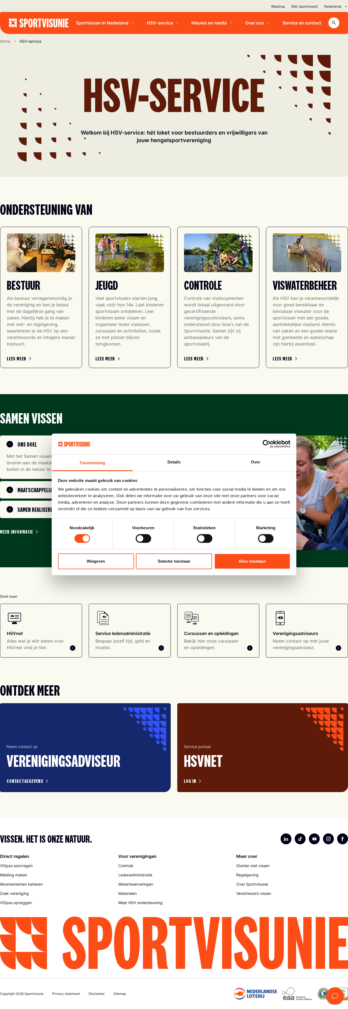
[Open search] (333, 22)
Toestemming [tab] (92, 462)
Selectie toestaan (174, 561)
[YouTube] (314, 838)
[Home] (39, 22)
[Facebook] (342, 838)
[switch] (143, 538)
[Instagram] (328, 838)
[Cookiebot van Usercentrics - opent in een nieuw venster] (266, 444)
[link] (20, 358)
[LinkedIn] (286, 838)
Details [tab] (174, 462)
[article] (85, 747)
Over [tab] (255, 462)
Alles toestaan (252, 561)
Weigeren (96, 561)
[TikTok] (300, 838)
